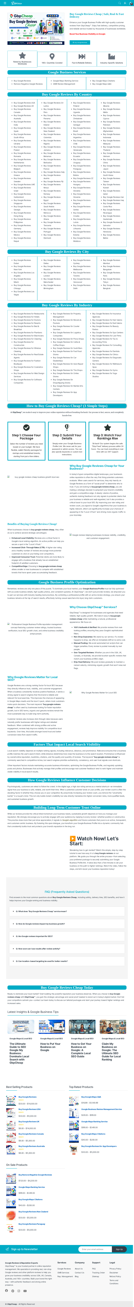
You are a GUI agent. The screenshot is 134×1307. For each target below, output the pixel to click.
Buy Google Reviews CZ (83, 178)
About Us (79, 1269)
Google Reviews (64, 1269)
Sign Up (119, 1249)
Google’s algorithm (70, 820)
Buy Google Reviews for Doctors (27, 320)
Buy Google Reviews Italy (54, 172)
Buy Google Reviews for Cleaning (27, 339)
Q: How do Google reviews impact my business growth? (40, 924)
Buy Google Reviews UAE (24, 184)
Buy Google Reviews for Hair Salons (107, 320)
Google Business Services (67, 72)
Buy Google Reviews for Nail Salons (107, 323)
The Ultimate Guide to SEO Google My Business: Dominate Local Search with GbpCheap (19, 1053)
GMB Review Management (64, 84)
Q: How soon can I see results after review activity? (38, 949)
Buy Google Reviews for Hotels (26, 317)
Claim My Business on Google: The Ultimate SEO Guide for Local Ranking (111, 1051)
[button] (67, 911)
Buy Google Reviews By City (67, 252)
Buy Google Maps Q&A (101, 84)
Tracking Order (98, 1272)
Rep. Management (65, 1276)
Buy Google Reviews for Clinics (105, 354)
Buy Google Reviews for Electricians (29, 336)
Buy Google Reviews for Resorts (27, 323)
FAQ (94, 1269)
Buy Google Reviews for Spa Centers (107, 332)
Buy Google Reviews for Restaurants (29, 313)
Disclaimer (114, 1272)
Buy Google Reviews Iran (113, 197)
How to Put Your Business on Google (50, 1047)
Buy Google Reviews (22, 81)
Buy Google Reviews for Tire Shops (67, 370)
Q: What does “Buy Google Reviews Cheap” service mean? (41, 911)
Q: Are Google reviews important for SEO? (34, 936)
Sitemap (95, 1276)
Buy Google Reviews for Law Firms (106, 336)
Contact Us (79, 1272)
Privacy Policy (115, 1269)
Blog (77, 1276)
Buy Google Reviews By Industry (67, 305)
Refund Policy (115, 1276)
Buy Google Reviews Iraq (113, 200)
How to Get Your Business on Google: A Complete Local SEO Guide (81, 1050)
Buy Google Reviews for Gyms (105, 370)
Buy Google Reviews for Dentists (106, 351)
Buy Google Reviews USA (24, 103)
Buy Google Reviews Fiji (53, 181)
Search (119, 3)
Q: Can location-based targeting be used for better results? (42, 961)
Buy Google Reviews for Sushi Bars (67, 348)
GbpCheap (12, 1304)
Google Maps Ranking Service (65, 81)
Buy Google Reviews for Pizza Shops (68, 339)
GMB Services (63, 1272)
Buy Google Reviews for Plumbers (28, 332)
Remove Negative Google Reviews (28, 84)
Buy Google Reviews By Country (67, 94)
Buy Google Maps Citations (103, 81)
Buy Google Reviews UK (24, 106)
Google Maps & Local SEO (21, 1038)
